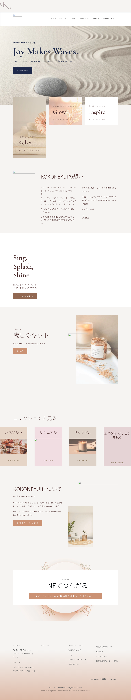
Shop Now (13, 461)
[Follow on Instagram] (43, 653)
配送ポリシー (101, 656)
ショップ (62, 18)
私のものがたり (74, 650)
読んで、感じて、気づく (98, 120)
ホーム (53, 18)
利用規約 (99, 651)
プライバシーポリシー (77, 659)
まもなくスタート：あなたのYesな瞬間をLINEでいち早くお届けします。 (66, 596)
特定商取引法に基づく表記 (107, 661)
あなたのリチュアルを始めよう (29, 151)
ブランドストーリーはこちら (28, 523)
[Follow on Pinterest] (48, 653)
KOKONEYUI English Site (103, 18)
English (113, 679)
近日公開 (20, 351)
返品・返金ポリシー (104, 646)
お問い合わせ (85, 18)
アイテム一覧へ (23, 70)
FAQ (70, 654)
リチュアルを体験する (25, 296)
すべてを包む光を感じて (62, 120)
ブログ (74, 18)
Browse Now (117, 463)
